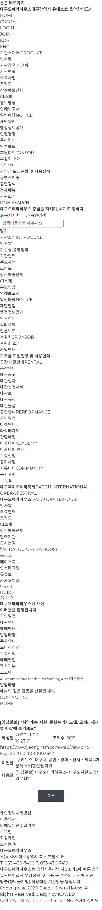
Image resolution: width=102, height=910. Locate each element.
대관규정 (8, 399)
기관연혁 (8, 71)
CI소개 (6, 96)
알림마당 (16, 115)
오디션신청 (10, 647)
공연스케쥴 (10, 177)
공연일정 (8, 418)
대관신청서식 (12, 387)
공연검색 (8, 184)
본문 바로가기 (12, 3)
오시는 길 (8, 844)
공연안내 (25, 412)
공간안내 (8, 368)
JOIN (5, 34)
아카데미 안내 (12, 449)
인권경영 (8, 134)
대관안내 (8, 622)
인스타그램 (10, 568)
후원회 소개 (10, 159)
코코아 (6, 672)
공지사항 (12, 215)
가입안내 (8, 165)
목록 (51, 795)
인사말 (6, 59)
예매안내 (8, 628)
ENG (5, 46)
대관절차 (8, 380)
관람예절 (8, 437)
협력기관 (8, 536)
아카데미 (18, 443)
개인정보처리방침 (15, 813)
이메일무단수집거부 (17, 825)
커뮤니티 (21, 468)
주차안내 (8, 641)
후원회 (17, 152)
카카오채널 (10, 580)
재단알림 (8, 121)
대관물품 (8, 405)
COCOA (7, 21)
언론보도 (8, 146)
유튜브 (6, 574)
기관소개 (21, 52)
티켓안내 (8, 424)
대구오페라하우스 (39, 499)
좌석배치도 (10, 430)
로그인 (6, 831)
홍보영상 (8, 102)
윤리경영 (8, 140)
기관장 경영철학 (14, 65)
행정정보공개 (12, 127)
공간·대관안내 (21, 362)
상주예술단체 (12, 90)
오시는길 (8, 543)
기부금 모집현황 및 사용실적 (25, 171)
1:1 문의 (6, 480)
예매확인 (8, 659)
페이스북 (8, 561)
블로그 (6, 555)
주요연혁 (8, 511)
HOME (7, 15)
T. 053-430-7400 (17, 863)
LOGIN (7, 27)
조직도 (6, 84)
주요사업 (8, 77)
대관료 (6, 393)
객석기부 (8, 666)
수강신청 (8, 455)
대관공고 (8, 374)
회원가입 (8, 838)
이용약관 (8, 819)
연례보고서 (10, 109)
